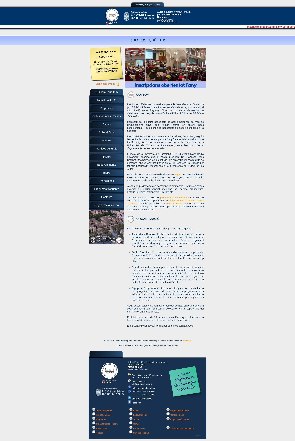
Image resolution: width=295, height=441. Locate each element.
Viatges (99, 433)
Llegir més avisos (106, 83)
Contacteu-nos (177, 415)
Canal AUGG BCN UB (142, 399)
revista (174, 203)
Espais (136, 410)
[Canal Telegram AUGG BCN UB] (129, 399)
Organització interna (179, 419)
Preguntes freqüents (179, 410)
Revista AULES (103, 415)
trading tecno (198, 435)
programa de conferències (174, 197)
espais (178, 174)
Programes (101, 419)
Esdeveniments (140, 415)
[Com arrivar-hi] (129, 375)
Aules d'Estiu (102, 428)
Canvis (136, 424)
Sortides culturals (141, 433)
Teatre (136, 419)
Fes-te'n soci (139, 428)
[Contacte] (129, 381)
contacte (187, 341)
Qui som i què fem (104, 410)
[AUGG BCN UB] (109, 383)
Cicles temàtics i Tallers (107, 424)
